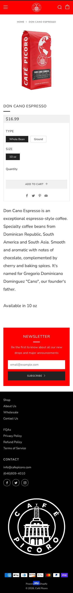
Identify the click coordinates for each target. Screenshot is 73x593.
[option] (36, 61)
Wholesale (10, 412)
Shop (6, 400)
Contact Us (10, 418)
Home (20, 21)
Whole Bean (17, 139)
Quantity (11, 169)
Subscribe (34, 376)
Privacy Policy (12, 436)
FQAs (7, 430)
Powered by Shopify (36, 584)
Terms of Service (14, 448)
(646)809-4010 (14, 473)
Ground (38, 139)
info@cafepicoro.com (17, 467)
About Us (9, 406)
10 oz (12, 157)
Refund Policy (12, 442)
